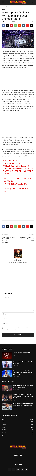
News (7, 6)
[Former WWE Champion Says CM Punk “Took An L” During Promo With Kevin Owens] (7, 397)
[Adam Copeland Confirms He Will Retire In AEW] (7, 364)
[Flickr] (18, 469)
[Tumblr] (23, 25)
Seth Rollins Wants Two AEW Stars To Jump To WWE (27, 239)
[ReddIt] (19, 25)
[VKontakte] (26, 469)
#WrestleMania (23, 179)
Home (3, 6)
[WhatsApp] (15, 25)
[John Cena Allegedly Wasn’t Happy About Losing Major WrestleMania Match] (7, 406)
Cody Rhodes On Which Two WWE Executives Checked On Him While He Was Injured (9, 239)
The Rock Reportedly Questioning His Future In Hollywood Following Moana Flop (22, 372)
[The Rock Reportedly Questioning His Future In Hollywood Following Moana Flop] (7, 373)
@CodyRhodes (10, 171)
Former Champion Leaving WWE (22, 352)
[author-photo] (18, 257)
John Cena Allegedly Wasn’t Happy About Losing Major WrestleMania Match (23, 405)
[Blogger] (9, 469)
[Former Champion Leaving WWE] (7, 355)
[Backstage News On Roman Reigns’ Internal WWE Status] (7, 388)
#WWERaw (18, 168)
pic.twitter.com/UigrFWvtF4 (17, 184)
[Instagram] (22, 469)
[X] (7, 25)
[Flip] (27, 25)
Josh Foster (6, 21)
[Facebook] (3, 25)
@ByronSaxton (10, 163)
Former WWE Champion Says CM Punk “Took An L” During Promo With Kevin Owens (23, 396)
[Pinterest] (11, 25)
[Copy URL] (31, 25)
